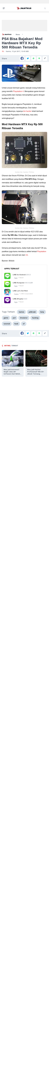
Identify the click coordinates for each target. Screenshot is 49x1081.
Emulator (24, 318)
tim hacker (27, 111)
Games (21, 312)
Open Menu (4, 8)
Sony (42, 312)
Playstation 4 (18, 91)
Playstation (41, 251)
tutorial (7, 324)
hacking (35, 318)
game (6, 318)
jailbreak (32, 312)
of (24, 324)
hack (16, 324)
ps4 (14, 318)
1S (3, 51)
